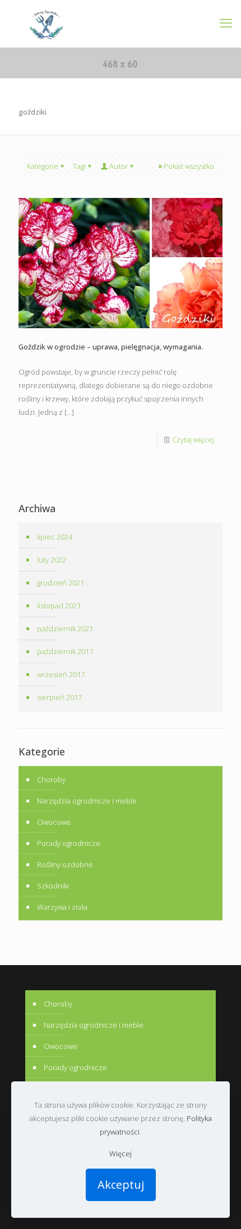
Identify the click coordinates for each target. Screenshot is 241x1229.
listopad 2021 (59, 606)
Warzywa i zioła (62, 907)
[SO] (46, 24)
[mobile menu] (225, 22)
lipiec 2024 (54, 537)
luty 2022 (51, 560)
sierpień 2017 (59, 697)
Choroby (51, 779)
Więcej (120, 1153)
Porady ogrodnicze (68, 843)
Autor (118, 166)
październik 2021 (65, 628)
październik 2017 (65, 651)
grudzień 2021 (60, 583)
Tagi (79, 166)
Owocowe (54, 822)
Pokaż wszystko (189, 166)
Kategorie (42, 166)
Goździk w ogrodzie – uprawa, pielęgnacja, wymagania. (110, 347)
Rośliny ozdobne (65, 864)
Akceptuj (121, 1184)
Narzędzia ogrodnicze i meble (87, 801)
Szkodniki (53, 886)
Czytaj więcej (193, 439)
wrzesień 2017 (61, 674)
